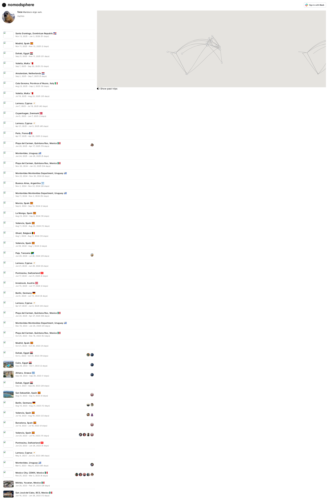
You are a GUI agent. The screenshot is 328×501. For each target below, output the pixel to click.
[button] (182, 53)
